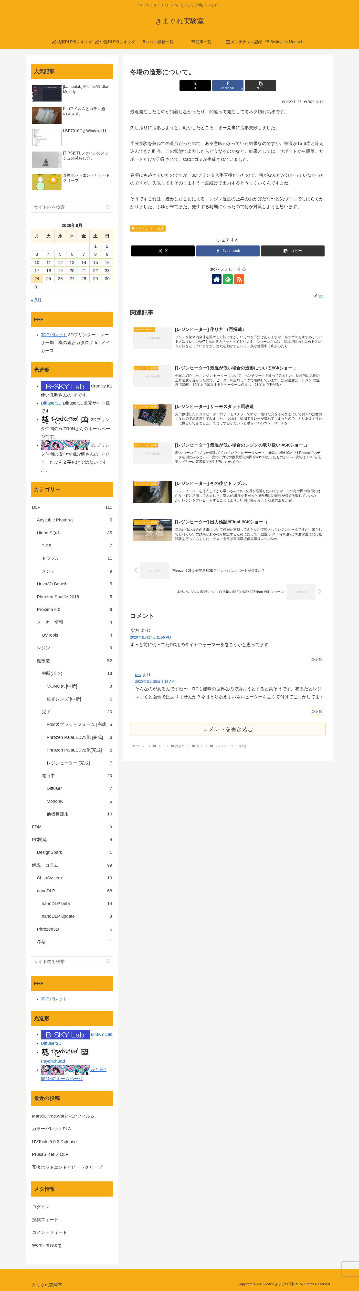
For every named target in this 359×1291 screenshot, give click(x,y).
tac (138, 674)
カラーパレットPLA (51, 1128)
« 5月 (36, 299)
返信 (318, 659)
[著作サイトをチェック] (217, 279)
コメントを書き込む (228, 729)
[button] (260, 85)
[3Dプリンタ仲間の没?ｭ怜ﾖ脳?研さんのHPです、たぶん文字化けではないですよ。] (65, 445)
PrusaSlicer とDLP (50, 1154)
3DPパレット (54, 334)
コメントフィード (49, 1232)
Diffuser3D (51, 403)
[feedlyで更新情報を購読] (228, 279)
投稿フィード (45, 1219)
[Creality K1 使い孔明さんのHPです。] (65, 386)
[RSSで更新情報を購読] (239, 279)
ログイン (41, 1206)
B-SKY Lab (101, 1034)
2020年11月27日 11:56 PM (150, 637)
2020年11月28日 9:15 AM (154, 681)
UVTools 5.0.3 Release (54, 1141)
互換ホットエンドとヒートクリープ (67, 1167)
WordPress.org (46, 1245)
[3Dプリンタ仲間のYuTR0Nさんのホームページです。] (65, 419)
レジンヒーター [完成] (150, 228)
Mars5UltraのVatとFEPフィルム (63, 1116)
